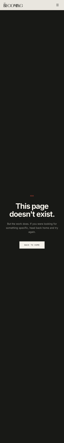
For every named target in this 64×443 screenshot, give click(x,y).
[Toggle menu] (57, 5)
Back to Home (32, 245)
